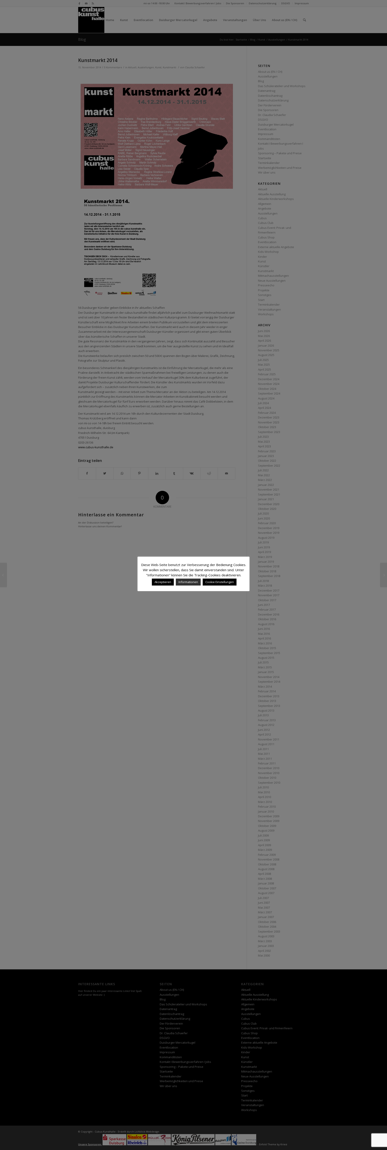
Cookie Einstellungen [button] (219, 582)
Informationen (188, 582)
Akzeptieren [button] (163, 582)
